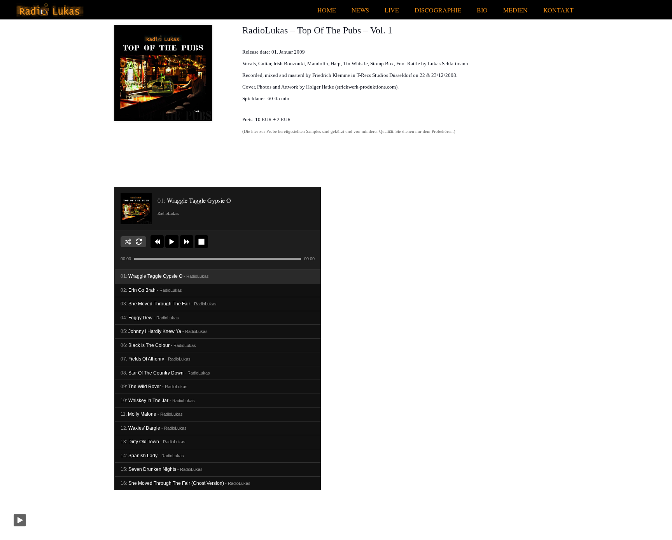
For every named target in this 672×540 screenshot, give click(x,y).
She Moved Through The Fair (169, 304)
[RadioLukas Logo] (50, 10)
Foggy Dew (150, 318)
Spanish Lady (152, 455)
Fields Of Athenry (156, 359)
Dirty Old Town (153, 441)
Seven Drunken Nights (162, 469)
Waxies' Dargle (154, 428)
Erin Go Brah (151, 290)
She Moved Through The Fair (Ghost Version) (185, 483)
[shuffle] (128, 241)
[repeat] (139, 241)
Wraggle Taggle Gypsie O (165, 276)
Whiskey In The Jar (158, 400)
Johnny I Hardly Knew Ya (164, 331)
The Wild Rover (154, 386)
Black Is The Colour (158, 345)
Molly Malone (152, 414)
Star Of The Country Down (165, 373)
